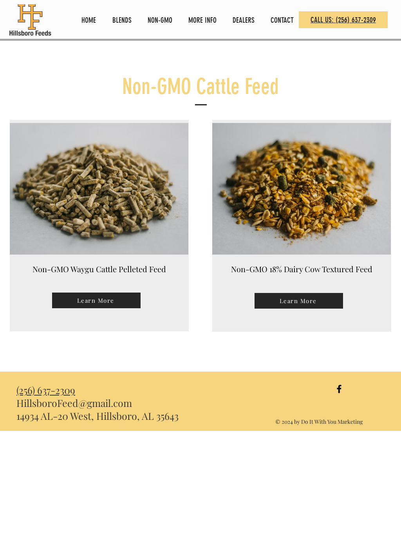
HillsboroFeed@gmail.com (74, 402)
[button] (124, 20)
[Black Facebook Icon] (339, 388)
